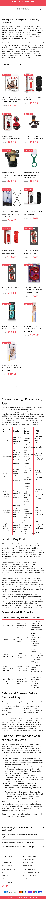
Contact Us (6, 875)
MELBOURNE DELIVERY (30, 875)
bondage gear (14, 814)
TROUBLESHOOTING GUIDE (32, 872)
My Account (6, 863)
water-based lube (19, 816)
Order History (7, 866)
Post (3, 878)
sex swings (7, 816)
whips (19, 788)
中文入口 (25, 878)
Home (4, 16)
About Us (5, 872)
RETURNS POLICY (28, 860)
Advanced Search (8, 869)
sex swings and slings (18, 794)
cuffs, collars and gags (13, 786)
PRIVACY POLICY (28, 863)
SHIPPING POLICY (28, 866)
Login (4, 860)
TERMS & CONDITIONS (30, 869)
